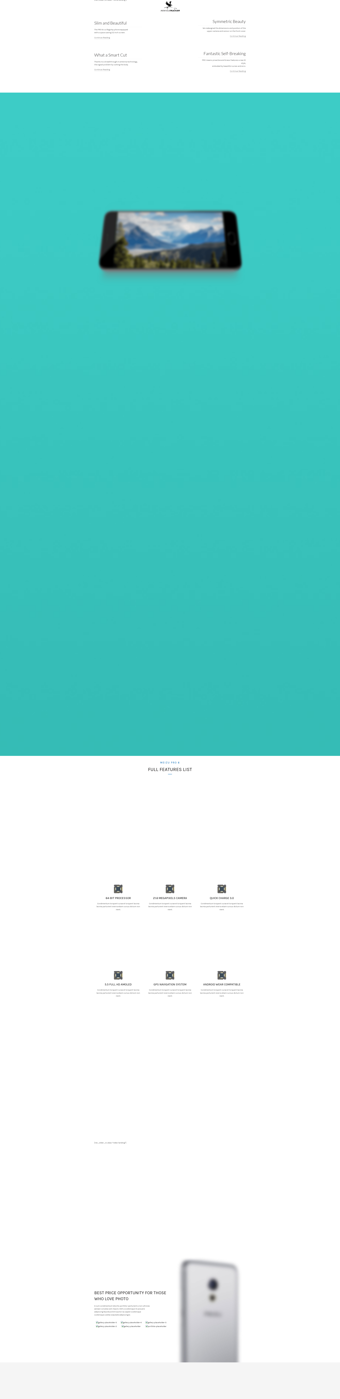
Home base (15, 6)
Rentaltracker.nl (33, 6)
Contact (50, 6)
